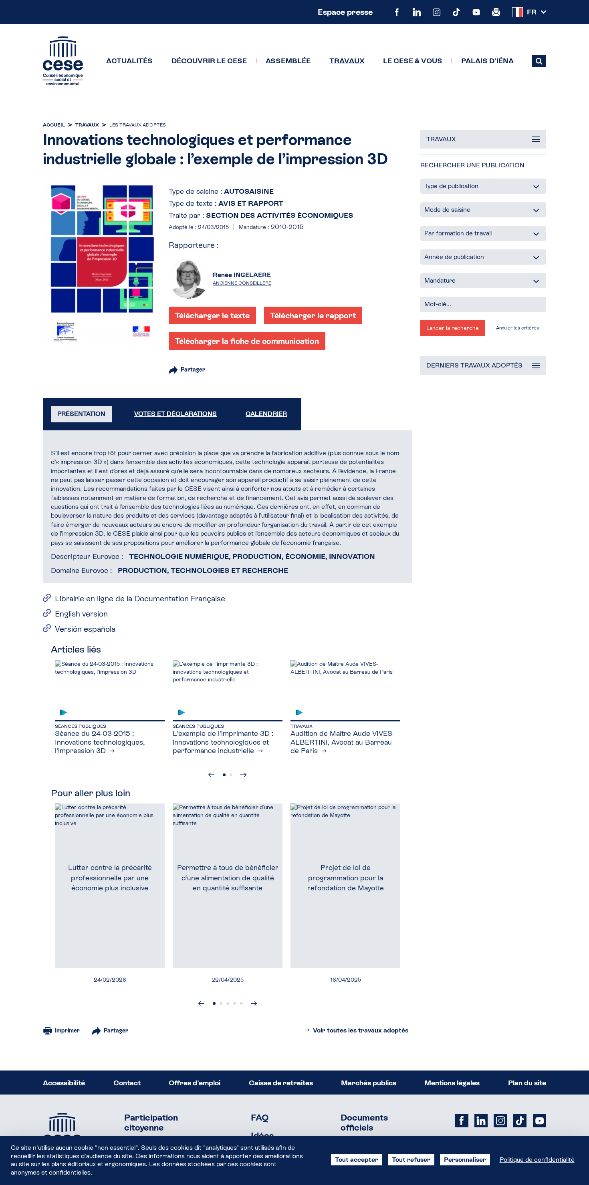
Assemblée (288, 60)
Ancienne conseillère (242, 283)
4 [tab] (234, 1003)
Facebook (397, 12)
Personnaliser (465, 1159)
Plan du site (527, 1083)
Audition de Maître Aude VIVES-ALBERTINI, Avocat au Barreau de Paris (342, 742)
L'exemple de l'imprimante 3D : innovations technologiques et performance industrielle (223, 742)
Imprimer (67, 1030)
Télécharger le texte (212, 315)
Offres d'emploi (194, 1083)
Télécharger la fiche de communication (247, 341)
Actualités (129, 60)
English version (81, 613)
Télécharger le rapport (313, 315)
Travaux (347, 60)
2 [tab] (231, 774)
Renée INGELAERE (242, 275)
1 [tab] (224, 774)
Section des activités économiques (279, 215)
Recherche (539, 61)
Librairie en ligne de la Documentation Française (140, 598)
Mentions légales (452, 1083)
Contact (127, 1083)
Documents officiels (364, 1123)
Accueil (54, 125)
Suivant (243, 774)
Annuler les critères (517, 328)
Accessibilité (64, 1083)
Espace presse (345, 12)
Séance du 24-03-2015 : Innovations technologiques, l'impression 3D (100, 742)
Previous (211, 774)
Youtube (476, 12)
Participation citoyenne (151, 1123)
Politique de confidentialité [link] (537, 1159)
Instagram (436, 12)
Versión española (85, 629)
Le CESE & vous (412, 60)
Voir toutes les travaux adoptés (360, 1030)
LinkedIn (416, 12)
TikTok (456, 12)
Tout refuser (411, 1159)
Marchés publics (368, 1083)
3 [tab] (227, 1003)
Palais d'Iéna (487, 60)
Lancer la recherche (452, 328)
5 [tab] (241, 1003)
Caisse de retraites (281, 1083)
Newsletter (496, 12)
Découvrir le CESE (209, 60)
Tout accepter (356, 1159)
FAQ (260, 1118)
